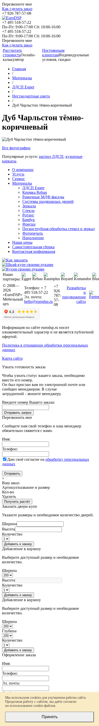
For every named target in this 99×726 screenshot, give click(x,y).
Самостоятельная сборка (33, 247)
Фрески (29, 224)
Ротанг (28, 215)
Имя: (6, 439)
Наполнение (33, 238)
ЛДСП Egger (33, 188)
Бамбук (28, 219)
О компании (23, 169)
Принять (50, 717)
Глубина (9, 631)
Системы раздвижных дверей (48, 201)
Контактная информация (33, 251)
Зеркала (29, 206)
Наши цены (22, 242)
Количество (12, 534)
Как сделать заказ (17, 9)
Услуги (18, 174)
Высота (8, 529)
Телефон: (10, 449)
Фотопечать (32, 233)
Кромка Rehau (34, 192)
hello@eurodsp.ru (38, 301)
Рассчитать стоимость (12, 52)
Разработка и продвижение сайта (74, 295)
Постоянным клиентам (53, 52)
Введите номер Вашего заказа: (28, 402)
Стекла (28, 210)
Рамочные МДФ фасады (43, 197)
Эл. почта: (11, 683)
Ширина (9, 524)
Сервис (18, 179)
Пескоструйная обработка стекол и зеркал (58, 229)
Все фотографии (16, 148)
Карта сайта (12, 358)
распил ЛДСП (51, 156)
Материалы (22, 183)
